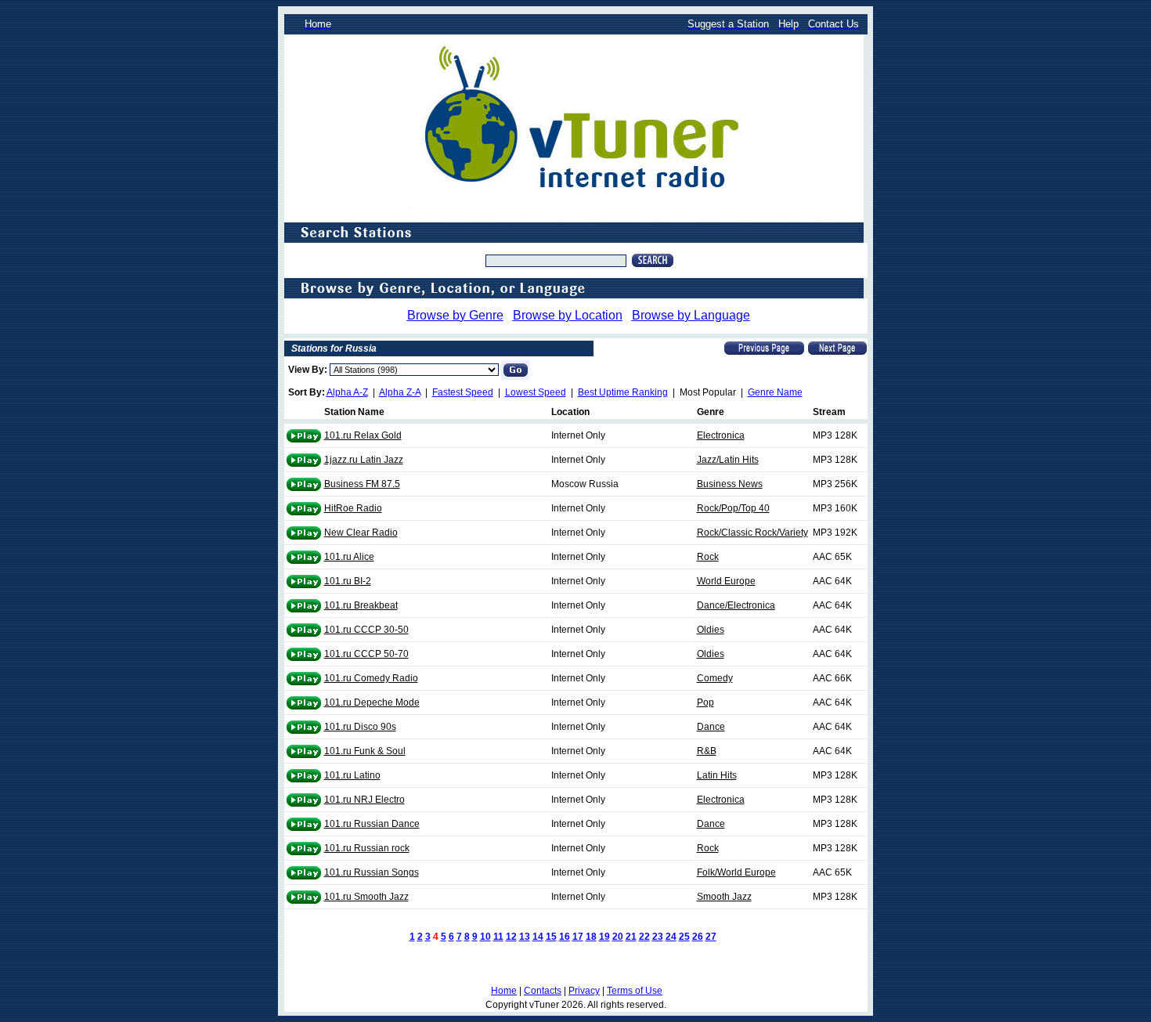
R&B (706, 751)
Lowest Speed (535, 392)
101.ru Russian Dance (372, 823)
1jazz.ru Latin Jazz (363, 459)
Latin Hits (717, 775)
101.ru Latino (352, 775)
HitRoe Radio (353, 508)
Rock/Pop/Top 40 (733, 508)
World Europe (726, 581)
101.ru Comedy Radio (371, 678)
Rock (708, 556)
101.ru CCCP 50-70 (366, 653)
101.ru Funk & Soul (365, 751)
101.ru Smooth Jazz (366, 896)
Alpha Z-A (399, 392)
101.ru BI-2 (347, 581)
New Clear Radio (361, 532)
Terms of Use (634, 990)
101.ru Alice (349, 556)
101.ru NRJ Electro (364, 799)
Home (504, 990)
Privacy (584, 990)
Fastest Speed (462, 392)
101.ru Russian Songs (371, 872)
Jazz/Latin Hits (728, 459)
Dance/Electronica (736, 605)
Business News (730, 483)
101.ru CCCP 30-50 (366, 629)
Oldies (710, 629)
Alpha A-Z (347, 392)
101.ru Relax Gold (363, 435)
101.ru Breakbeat (361, 605)
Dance (711, 726)
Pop (705, 702)
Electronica (721, 435)
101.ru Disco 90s (360, 726)
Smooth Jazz (724, 896)
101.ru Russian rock (367, 848)
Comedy (715, 678)
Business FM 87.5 (362, 483)
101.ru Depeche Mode (372, 702)
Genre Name (775, 392)
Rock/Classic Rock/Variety (752, 532)
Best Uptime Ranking (623, 392)
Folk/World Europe (736, 872)
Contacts (542, 990)
